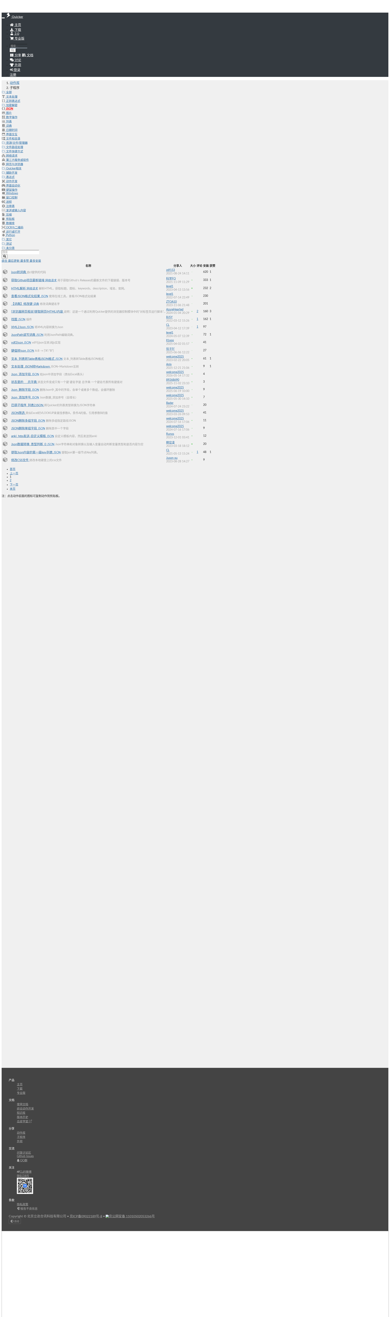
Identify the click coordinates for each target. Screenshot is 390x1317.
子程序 (21, 1137)
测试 (8, 243)
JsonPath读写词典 (23, 334)
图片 (8, 113)
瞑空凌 (170, 442)
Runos (170, 434)
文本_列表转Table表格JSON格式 (33, 358)
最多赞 (25, 261)
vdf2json (17, 342)
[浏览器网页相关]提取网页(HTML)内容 (37, 311)
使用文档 (22, 1104)
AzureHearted (174, 309)
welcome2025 (175, 356)
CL (167, 325)
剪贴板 (10, 219)
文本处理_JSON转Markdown (31, 366)
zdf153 (170, 270)
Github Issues (25, 1156)
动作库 (15, 83)
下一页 (14, 484)
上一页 (14, 473)
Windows (11, 193)
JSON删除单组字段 (24, 428)
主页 (17, 25)
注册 (13, 74)
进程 (8, 202)
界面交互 (11, 134)
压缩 (8, 214)
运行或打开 (12, 231)
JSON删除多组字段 (24, 420)
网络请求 (11, 155)
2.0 (16, 33)
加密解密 (11, 105)
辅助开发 (11, 172)
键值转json (19, 350)
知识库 (21, 1113)
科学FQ (171, 278)
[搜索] (13, 50)
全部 (8, 92)
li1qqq (170, 340)
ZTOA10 (171, 301)
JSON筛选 (18, 413)
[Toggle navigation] (3, 18)
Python (10, 235)
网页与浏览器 (14, 164)
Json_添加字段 (21, 374)
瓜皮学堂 (23, 1121)
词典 (8, 125)
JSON (9, 108)
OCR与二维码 (14, 227)
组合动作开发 (25, 1108)
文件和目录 (12, 138)
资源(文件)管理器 (16, 143)
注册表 (10, 206)
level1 (169, 286)
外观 (20, 1141)
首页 (12, 469)
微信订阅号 (23, 1176)
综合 (5, 261)
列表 (8, 121)
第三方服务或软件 (17, 160)
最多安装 (35, 261)
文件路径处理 (14, 147)
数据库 (10, 223)
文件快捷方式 (14, 151)
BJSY (169, 317)
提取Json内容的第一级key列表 (32, 452)
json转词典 (19, 272)
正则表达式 (12, 101)
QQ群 (23, 1160)
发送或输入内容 (15, 210)
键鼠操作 (11, 190)
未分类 (10, 248)
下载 (17, 30)
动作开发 (11, 181)
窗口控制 (11, 197)
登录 (16, 70)
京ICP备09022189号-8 (86, 1216)
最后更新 (14, 261)
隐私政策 (22, 1204)
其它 (8, 239)
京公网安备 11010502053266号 (132, 1216)
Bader (169, 403)
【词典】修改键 (22, 304)
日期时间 (11, 130)
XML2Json (18, 327)
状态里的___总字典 (24, 382)
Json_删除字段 (21, 389)
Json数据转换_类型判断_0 (29, 444)
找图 (14, 319)
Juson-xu (172, 458)
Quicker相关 (13, 168)
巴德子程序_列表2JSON (27, 405)
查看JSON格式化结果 (26, 296)
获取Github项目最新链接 (28, 280)
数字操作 (11, 117)
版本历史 (22, 1117)
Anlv (169, 364)
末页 (12, 489)
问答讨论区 (24, 1152)
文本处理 (11, 96)
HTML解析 (19, 288)
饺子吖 (170, 349)
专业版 (19, 38)
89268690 (172, 380)
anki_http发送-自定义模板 (29, 436)
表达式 (10, 177)
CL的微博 (25, 1172)
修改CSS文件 (20, 460)
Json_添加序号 (21, 397)
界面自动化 (12, 185)
